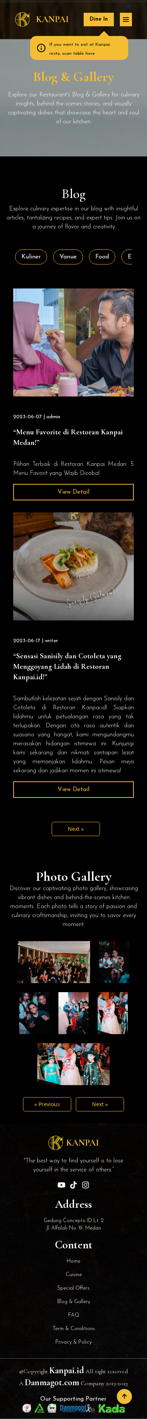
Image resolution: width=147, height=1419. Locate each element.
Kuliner (31, 257)
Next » (76, 828)
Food (102, 257)
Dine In (99, 19)
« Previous (47, 1104)
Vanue (68, 257)
